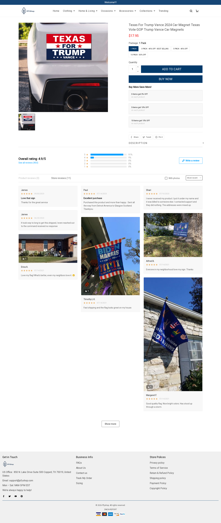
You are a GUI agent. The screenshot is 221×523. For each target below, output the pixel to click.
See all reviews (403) (28, 163)
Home (56, 10)
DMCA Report (110, 509)
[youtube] (16, 496)
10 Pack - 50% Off (138, 55)
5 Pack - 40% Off (180, 49)
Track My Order (84, 478)
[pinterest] (22, 496)
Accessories (126, 10)
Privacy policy (157, 462)
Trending (163, 10)
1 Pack (142, 43)
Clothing (67, 10)
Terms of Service (159, 467)
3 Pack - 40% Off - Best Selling (155, 49)
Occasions (107, 10)
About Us (81, 467)
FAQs (79, 462)
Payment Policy (158, 483)
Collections (146, 10)
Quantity (133, 62)
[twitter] (10, 496)
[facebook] (4, 496)
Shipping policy (158, 478)
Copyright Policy (158, 488)
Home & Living (86, 10)
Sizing (79, 483)
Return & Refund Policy (162, 473)
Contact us (81, 473)
